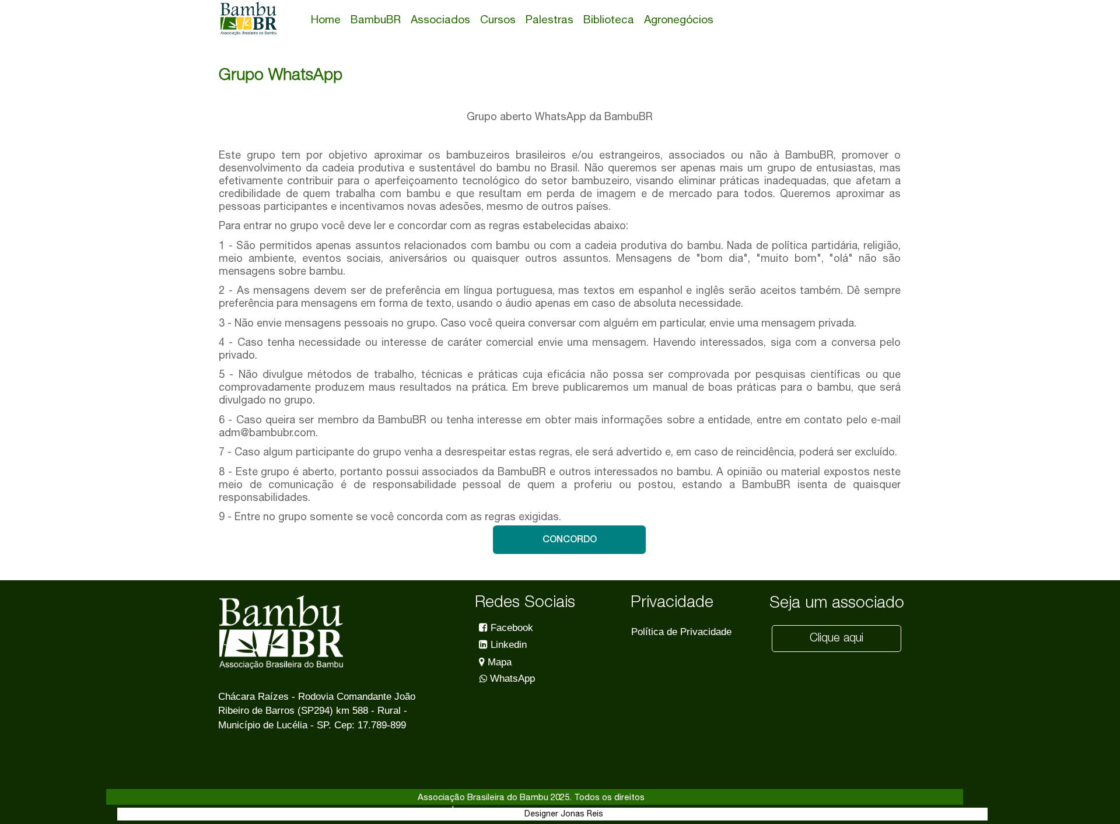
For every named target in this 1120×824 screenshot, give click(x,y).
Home (326, 19)
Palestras (549, 19)
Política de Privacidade (681, 631)
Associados (440, 19)
